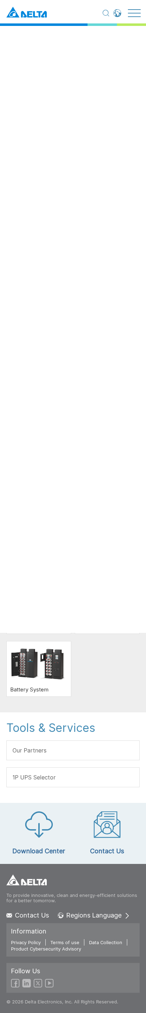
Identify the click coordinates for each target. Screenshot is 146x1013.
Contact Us (32, 915)
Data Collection (105, 942)
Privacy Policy (26, 942)
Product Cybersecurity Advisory (46, 949)
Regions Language (94, 915)
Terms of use (64, 942)
